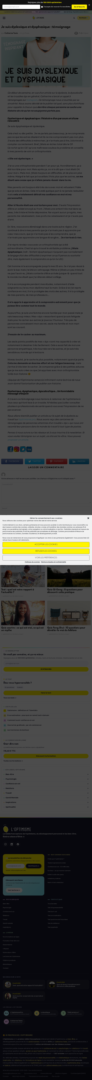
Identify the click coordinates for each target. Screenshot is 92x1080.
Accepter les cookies (45, 545)
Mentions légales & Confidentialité (53, 562)
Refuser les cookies (46, 551)
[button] (88, 518)
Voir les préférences (46, 558)
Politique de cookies (32, 562)
